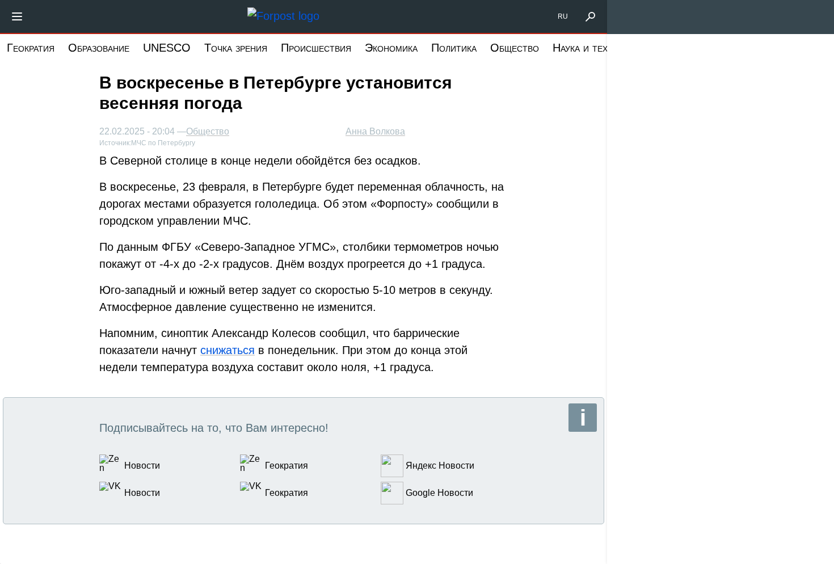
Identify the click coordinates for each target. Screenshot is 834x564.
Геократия (30, 47)
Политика (454, 47)
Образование (98, 47)
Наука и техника (591, 47)
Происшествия (316, 47)
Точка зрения (235, 47)
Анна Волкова (375, 131)
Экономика (391, 47)
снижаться (227, 350)
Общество (514, 47)
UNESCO (167, 47)
